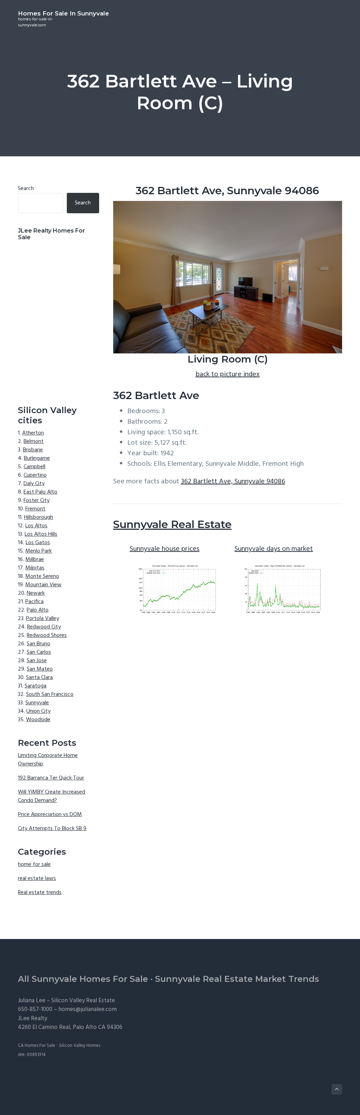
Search (26, 188)
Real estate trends (40, 892)
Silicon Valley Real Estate (83, 1000)
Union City (38, 711)
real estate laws (37, 878)
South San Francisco (49, 694)
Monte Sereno (42, 576)
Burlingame (37, 458)
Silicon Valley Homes (79, 1045)
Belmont (34, 441)
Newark (36, 593)
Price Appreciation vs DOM (50, 814)
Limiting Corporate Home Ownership (48, 760)
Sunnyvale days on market (273, 549)
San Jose (37, 660)
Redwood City (44, 627)
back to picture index (227, 374)
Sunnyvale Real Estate (172, 524)
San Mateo (40, 669)
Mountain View (43, 584)
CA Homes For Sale (36, 1045)
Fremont (35, 509)
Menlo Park (38, 551)
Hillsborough (38, 517)
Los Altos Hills (41, 534)
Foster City (37, 500)
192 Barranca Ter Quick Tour (51, 778)
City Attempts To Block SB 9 (52, 828)
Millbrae (34, 559)
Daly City (34, 483)
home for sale (34, 864)
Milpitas (34, 568)
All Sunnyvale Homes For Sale (83, 979)
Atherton (33, 433)
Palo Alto (38, 610)
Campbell (34, 466)
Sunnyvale (37, 703)
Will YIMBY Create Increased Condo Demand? (51, 796)
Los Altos (36, 525)
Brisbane (33, 450)
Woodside (38, 719)
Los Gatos (38, 542)
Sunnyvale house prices (164, 549)
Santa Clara (39, 677)
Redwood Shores (47, 635)
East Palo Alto (40, 492)
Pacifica (34, 601)
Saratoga (35, 686)
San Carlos (39, 652)
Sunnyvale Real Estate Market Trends (237, 979)
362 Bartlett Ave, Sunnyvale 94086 (233, 481)
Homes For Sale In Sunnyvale (63, 13)
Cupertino (35, 475)
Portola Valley (42, 618)
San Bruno (38, 643)
